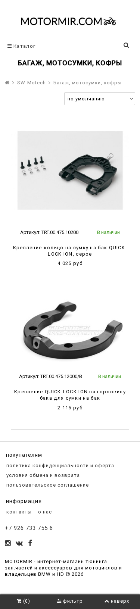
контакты (18, 512)
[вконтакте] (19, 544)
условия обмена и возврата (42, 475)
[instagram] (8, 544)
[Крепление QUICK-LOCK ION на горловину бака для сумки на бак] (70, 329)
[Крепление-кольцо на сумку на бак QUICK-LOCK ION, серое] (70, 170)
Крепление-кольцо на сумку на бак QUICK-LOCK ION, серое (70, 251)
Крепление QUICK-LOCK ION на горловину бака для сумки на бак (70, 395)
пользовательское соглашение (47, 485)
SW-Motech (31, 82)
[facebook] (30, 544)
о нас (44, 512)
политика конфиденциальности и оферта (59, 465)
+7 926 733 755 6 (29, 528)
